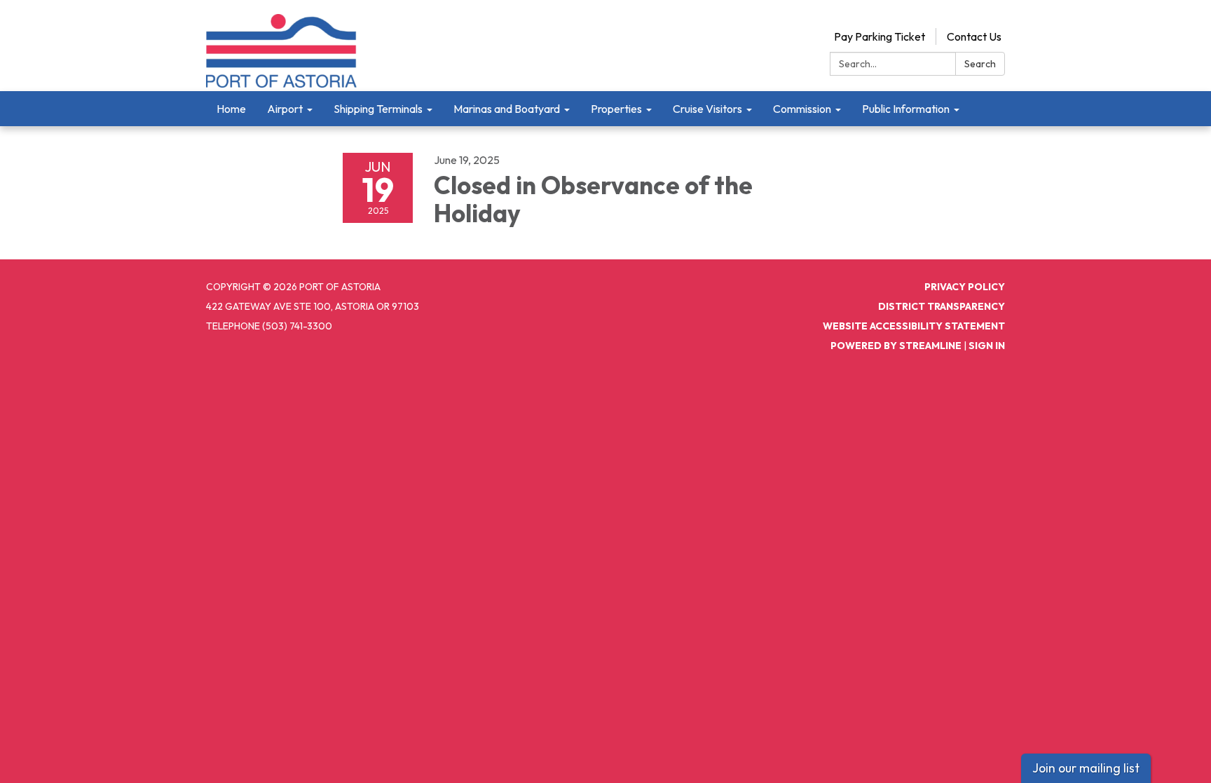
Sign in (987, 345)
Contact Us (974, 36)
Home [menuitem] (231, 109)
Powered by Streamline (896, 345)
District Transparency (941, 306)
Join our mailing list (1086, 768)
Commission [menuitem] (802, 109)
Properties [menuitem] (616, 109)
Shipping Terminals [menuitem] (378, 109)
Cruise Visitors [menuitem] (707, 109)
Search (980, 63)
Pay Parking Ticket (879, 36)
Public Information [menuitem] (906, 109)
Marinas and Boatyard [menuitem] (506, 109)
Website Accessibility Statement (914, 326)
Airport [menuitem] (285, 109)
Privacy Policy (964, 286)
